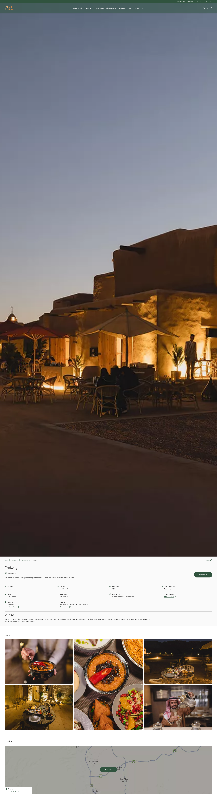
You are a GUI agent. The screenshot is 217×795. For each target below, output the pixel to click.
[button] (211, 8)
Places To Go (89, 8)
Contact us (190, 1)
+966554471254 (169, 597)
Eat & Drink (122, 8)
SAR (200, 1)
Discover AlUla (77, 8)
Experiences (100, 8)
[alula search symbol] (204, 8)
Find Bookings (181, 1)
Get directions (12, 607)
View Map (108, 770)
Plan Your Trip (138, 8)
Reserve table (203, 575)
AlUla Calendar (111, 8)
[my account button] (207, 8)
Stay (130, 8)
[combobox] (197, 2)
